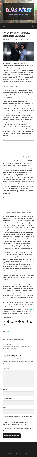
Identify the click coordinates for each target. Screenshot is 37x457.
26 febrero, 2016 (8, 39)
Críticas (8, 331)
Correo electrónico (9, 398)
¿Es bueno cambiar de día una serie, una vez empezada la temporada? (16, 346)
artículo (31, 309)
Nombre (5, 389)
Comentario (7, 368)
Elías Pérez (17, 453)
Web (4, 407)
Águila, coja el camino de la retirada (13, 338)
